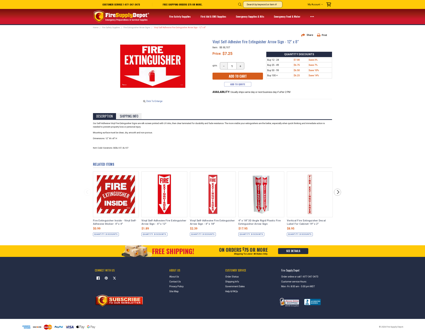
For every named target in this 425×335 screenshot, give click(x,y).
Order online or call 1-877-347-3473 (299, 276)
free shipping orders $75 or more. (182, 4)
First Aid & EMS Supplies (214, 16)
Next (337, 192)
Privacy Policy (176, 286)
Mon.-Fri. (286, 286)
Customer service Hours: (294, 281)
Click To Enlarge (154, 101)
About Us (174, 276)
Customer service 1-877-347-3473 (121, 4)
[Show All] (312, 16)
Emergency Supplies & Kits (250, 16)
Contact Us (175, 281)
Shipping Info (129, 116)
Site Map (174, 291)
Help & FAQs (231, 291)
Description (104, 116)
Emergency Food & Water (287, 16)
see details (293, 251)
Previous (87, 192)
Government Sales (235, 286)
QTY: (215, 66)
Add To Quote (237, 84)
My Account (314, 4)
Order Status (232, 276)
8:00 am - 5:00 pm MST (303, 286)
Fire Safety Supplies (180, 16)
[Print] (320, 35)
